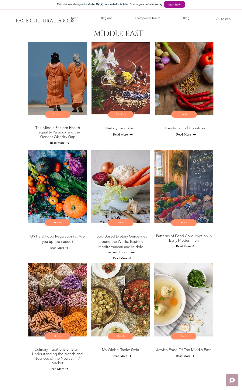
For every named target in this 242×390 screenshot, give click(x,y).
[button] (98, 18)
